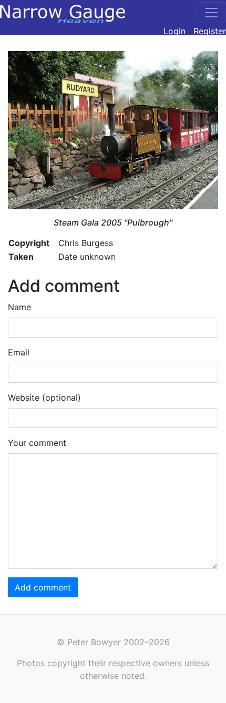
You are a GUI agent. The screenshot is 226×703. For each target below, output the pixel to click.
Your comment (37, 442)
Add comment (43, 587)
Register (209, 31)
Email (18, 352)
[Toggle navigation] (211, 12)
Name (19, 307)
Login (174, 31)
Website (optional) (44, 397)
